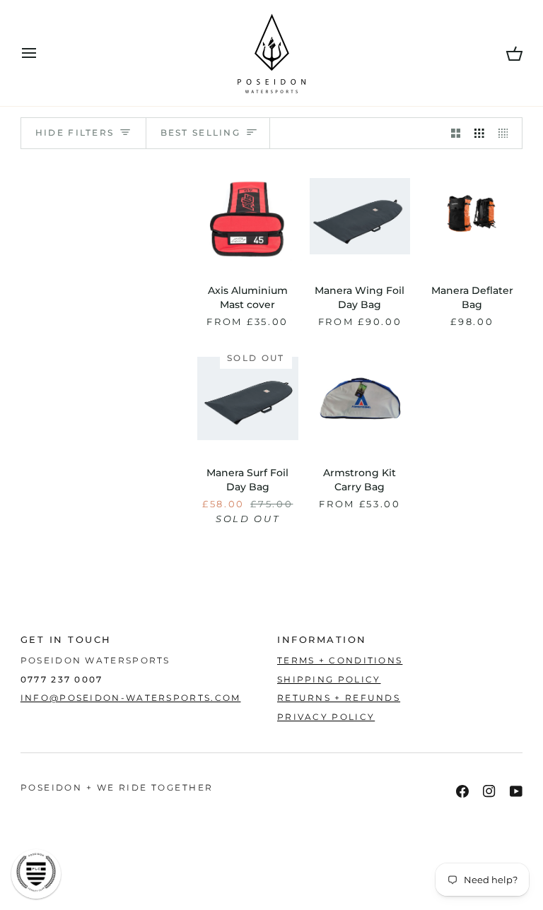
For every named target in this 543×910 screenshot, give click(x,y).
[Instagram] (489, 791)
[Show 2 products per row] (456, 133)
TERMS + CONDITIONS (339, 661)
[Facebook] (462, 791)
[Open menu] (42, 53)
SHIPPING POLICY (329, 680)
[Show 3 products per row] (479, 133)
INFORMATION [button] (322, 639)
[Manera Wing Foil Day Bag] (360, 216)
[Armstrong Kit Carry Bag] (360, 398)
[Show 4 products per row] (506, 133)
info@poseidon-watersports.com (131, 698)
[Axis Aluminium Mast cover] (247, 216)
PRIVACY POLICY (326, 717)
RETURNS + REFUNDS (338, 698)
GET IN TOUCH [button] (66, 639)
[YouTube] (516, 791)
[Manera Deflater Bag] (471, 216)
